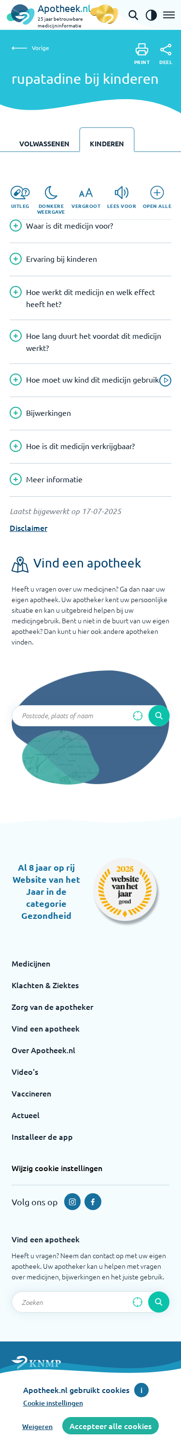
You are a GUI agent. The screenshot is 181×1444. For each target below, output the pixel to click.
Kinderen (107, 143)
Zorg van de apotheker (52, 1006)
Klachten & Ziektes (45, 985)
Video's (25, 1071)
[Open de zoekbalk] (133, 15)
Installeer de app (42, 1136)
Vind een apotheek (46, 1028)
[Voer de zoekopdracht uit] (158, 715)
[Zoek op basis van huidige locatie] (137, 715)
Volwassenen (44, 143)
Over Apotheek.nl (43, 1049)
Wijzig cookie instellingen (57, 1167)
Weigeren (37, 1426)
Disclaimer (28, 527)
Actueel (26, 1114)
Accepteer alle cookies (111, 1425)
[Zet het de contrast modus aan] (151, 15)
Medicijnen (31, 963)
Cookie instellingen (53, 1402)
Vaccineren (31, 1093)
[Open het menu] (169, 15)
